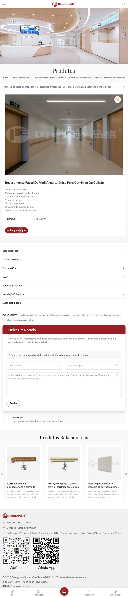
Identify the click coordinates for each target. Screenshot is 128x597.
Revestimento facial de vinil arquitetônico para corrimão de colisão (53, 355)
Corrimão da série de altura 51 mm (49, 77)
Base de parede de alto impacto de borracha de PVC (103, 485)
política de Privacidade (35, 581)
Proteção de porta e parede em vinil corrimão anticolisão (31, 86)
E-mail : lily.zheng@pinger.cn (21, 527)
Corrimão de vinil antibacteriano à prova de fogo (87, 86)
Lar (6, 77)
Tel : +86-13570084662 (19, 522)
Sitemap (7, 581)
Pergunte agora (18, 230)
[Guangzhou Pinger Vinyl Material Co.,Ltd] (64, 4)
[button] (57, 173)
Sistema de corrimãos (21, 77)
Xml (17, 581)
